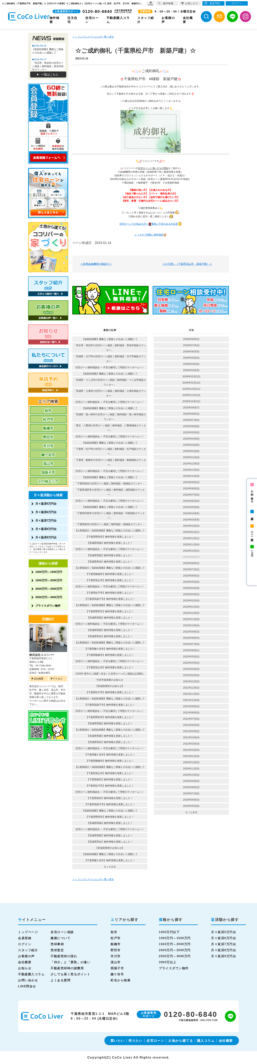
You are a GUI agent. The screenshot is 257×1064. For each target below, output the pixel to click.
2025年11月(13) (191, 395)
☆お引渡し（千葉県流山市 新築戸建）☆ (187, 263)
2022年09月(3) (191, 631)
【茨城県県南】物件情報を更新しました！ (110, 543)
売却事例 (57, 944)
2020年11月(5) (191, 768)
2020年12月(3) (191, 762)
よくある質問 (60, 980)
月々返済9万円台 (46, 537)
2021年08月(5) (191, 712)
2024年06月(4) (191, 501)
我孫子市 (48, 472)
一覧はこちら (49, 74)
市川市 (48, 446)
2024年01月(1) (191, 532)
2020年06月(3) (191, 799)
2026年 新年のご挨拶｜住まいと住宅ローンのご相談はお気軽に (109, 673)
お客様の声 (26, 956)
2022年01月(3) (191, 681)
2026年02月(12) (191, 376)
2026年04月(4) (191, 364)
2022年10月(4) (191, 625)
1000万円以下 (169, 932)
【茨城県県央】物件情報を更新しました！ (110, 561)
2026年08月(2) (191, 339)
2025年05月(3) (191, 432)
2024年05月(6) (191, 507)
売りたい (135, 1040)
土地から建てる (180, 1040)
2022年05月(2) (191, 656)
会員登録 (24, 938)
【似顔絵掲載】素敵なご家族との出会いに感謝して (110, 339)
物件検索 (168, 3)
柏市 (48, 411)
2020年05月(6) (191, 806)
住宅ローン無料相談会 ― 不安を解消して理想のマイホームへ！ (109, 367)
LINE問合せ (27, 986)
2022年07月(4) (191, 644)
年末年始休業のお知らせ (110, 679)
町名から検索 (121, 980)
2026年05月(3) (191, 357)
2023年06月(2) (191, 575)
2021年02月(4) (191, 750)
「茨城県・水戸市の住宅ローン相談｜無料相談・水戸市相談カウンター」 (110, 359)
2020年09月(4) (191, 781)
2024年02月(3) (191, 525)
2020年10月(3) (191, 774)
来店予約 (252, 515)
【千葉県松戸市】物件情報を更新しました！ (110, 592)
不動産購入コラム (31, 974)
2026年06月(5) (191, 351)
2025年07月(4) (191, 420)
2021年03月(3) (191, 743)
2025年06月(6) (191, 426)
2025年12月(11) (191, 389)
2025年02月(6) (191, 451)
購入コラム (206, 1040)
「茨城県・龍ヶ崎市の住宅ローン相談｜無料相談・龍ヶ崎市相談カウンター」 (110, 417)
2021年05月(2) (191, 731)
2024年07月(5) (191, 494)
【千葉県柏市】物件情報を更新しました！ (110, 779)
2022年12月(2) (191, 613)
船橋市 (48, 428)
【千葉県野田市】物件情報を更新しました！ (110, 536)
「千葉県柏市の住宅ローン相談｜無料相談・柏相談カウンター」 (110, 483)
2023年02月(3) (191, 600)
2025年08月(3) (191, 413)
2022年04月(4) (191, 662)
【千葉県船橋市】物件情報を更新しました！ (110, 574)
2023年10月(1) (191, 550)
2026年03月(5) (191, 370)
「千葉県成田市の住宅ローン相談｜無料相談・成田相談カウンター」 (110, 492)
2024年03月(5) (191, 519)
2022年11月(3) (191, 619)
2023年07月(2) (191, 569)
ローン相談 (252, 533)
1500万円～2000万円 (48, 580)
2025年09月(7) (191, 407)
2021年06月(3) (191, 725)
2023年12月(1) (191, 538)
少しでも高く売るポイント (70, 974)
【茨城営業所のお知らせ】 (109, 686)
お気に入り (191, 3)
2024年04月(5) (191, 513)
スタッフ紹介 (28, 950)
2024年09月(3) (191, 482)
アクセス (58, 678)
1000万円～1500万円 (48, 571)
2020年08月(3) (191, 787)
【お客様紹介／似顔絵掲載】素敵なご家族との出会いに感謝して (110, 530)
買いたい (117, 1040)
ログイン (24, 944)
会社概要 (38, 678)
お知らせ (24, 968)
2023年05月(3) (191, 581)
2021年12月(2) (191, 687)
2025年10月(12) (191, 401)
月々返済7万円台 (46, 520)
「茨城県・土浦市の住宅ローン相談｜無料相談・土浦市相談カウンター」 (110, 393)
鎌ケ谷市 (48, 455)
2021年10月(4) (191, 700)
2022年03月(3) (191, 669)
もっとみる (110, 866)
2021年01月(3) (191, 756)
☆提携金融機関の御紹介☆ (96, 263)
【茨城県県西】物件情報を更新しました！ (110, 555)
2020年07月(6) (191, 793)
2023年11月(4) (191, 544)
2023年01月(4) (191, 606)
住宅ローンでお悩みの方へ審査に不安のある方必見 (148, 223)
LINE (252, 553)
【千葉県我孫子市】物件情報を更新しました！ (110, 599)
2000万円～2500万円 (48, 588)
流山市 (48, 464)
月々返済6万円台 (46, 512)
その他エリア (48, 481)
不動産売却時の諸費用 (67, 968)
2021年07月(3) (191, 718)
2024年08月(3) (191, 488)
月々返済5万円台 (46, 503)
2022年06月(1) (191, 650)
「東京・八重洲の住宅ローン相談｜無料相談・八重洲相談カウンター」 (110, 428)
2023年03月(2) (191, 594)
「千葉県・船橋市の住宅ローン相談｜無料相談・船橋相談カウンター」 (110, 462)
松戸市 (48, 419)
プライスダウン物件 (48, 605)
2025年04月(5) (191, 438)
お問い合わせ (252, 495)
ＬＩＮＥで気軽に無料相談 (149, 234)
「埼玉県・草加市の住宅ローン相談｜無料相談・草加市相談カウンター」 (110, 348)
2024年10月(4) (191, 476)
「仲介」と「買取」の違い (70, 962)
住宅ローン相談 (62, 932)
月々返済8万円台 (46, 528)
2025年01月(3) (191, 457)
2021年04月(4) (191, 737)
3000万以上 (167, 962)
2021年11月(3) (191, 694)
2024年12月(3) (191, 463)
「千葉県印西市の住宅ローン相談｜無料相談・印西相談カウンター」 (110, 515)
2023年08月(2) (191, 563)
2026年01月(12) (191, 382)
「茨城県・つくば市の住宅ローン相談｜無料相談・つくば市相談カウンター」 (110, 382)
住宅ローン (155, 1040)
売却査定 (57, 950)
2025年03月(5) (191, 445)
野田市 (48, 437)
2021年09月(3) (191, 706)
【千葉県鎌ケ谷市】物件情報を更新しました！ (110, 648)
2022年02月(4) (191, 675)
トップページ (28, 932)
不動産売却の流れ (64, 956)
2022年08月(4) (191, 638)
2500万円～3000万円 (48, 597)
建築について (60, 938)
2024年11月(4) (191, 469)
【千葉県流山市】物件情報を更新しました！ (110, 580)
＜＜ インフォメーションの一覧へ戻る (93, 36)
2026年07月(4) (191, 345)
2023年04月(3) (191, 588)
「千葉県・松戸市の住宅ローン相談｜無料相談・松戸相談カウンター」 (110, 451)
